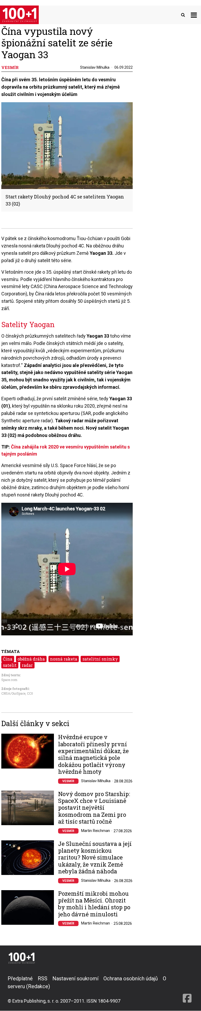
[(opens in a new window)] (187, 989)
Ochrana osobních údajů (130, 978)
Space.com (9, 680)
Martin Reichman (95, 830)
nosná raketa (63, 659)
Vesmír (68, 781)
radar (27, 665)
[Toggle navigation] (194, 15)
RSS (42, 978)
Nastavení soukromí (75, 978)
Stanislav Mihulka (94, 67)
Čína (7, 659)
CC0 (30, 693)
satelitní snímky (100, 659)
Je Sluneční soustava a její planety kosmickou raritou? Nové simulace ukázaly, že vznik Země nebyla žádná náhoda (95, 857)
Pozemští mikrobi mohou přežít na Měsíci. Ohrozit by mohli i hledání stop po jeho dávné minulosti (94, 904)
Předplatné (20, 978)
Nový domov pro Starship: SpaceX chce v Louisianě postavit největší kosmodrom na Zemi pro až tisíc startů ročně (94, 808)
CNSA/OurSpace (13, 693)
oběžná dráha (31, 659)
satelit (9, 665)
